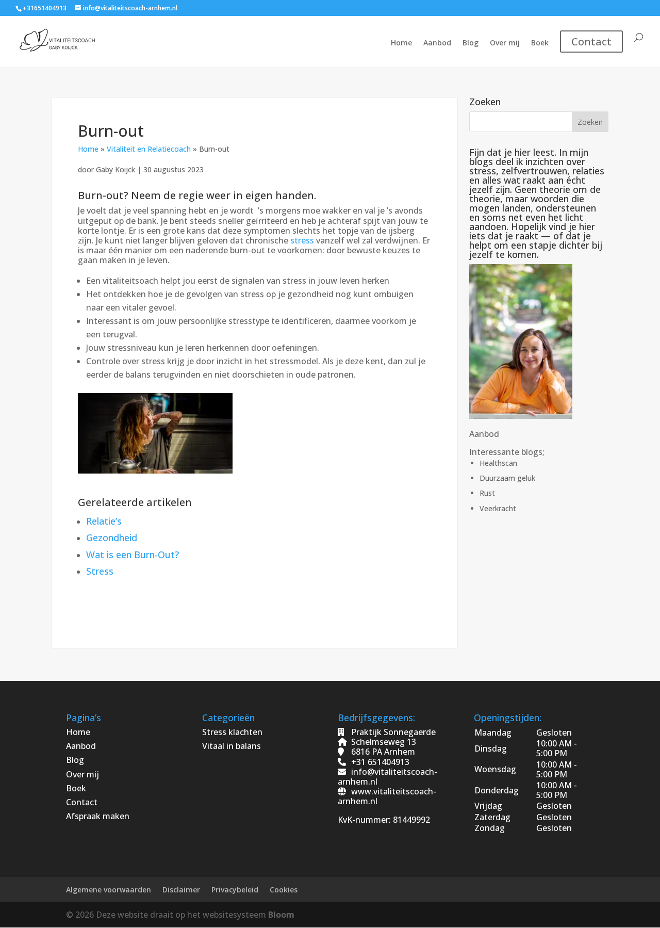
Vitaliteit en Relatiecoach (149, 149)
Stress (99, 571)
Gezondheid (111, 537)
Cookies (284, 889)
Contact (81, 802)
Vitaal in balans (231, 746)
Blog (470, 43)
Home (401, 43)
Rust (487, 493)
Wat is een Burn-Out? (132, 554)
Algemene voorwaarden (108, 889)
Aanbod (437, 43)
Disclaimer (181, 889)
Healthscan (498, 463)
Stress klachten (232, 732)
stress (302, 240)
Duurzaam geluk (507, 478)
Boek (540, 43)
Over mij (505, 43)
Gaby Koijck (116, 169)
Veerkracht (498, 508)
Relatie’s (104, 521)
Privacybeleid (234, 889)
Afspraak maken (97, 816)
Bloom (281, 914)
